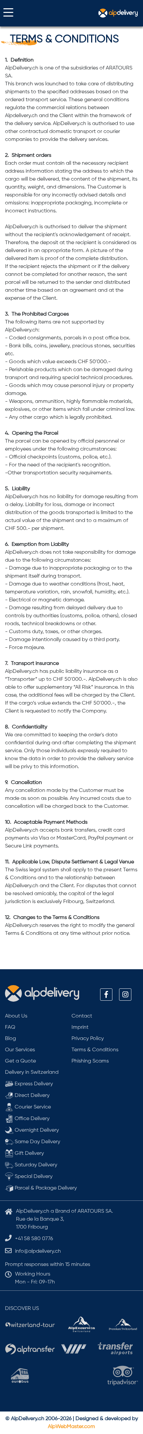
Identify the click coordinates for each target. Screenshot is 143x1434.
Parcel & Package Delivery (45, 1188)
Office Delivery (31, 1118)
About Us (16, 1016)
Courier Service (32, 1107)
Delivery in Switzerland (32, 1072)
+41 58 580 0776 (34, 1238)
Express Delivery (33, 1084)
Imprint (80, 1027)
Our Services (20, 1050)
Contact (82, 1016)
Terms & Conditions (95, 1050)
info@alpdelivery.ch (38, 1251)
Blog (10, 1038)
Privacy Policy (88, 1038)
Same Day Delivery (36, 1142)
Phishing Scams (90, 1061)
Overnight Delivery (36, 1130)
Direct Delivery (31, 1095)
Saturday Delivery (35, 1165)
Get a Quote (20, 1061)
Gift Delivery (28, 1153)
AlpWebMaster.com (71, 1426)
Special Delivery (33, 1176)
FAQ (10, 1027)
